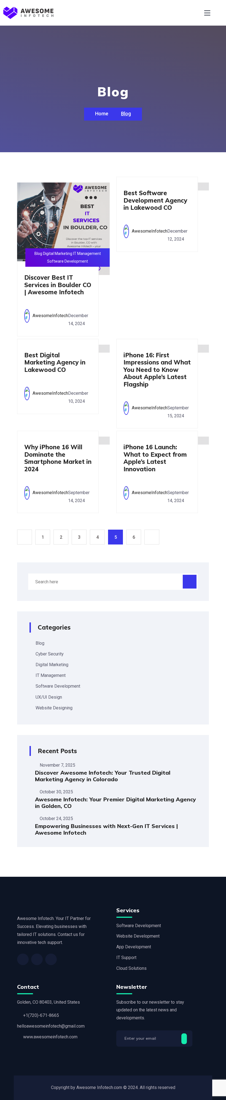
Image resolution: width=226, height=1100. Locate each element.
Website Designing (54, 707)
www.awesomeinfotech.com (50, 1036)
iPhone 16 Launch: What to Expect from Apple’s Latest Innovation (155, 458)
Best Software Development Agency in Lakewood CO (155, 200)
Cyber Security (50, 654)
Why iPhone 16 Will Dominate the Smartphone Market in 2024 (58, 458)
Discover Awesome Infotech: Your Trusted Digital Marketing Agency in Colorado (102, 776)
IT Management (51, 675)
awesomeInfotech (50, 315)
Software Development (58, 686)
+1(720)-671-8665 (41, 1015)
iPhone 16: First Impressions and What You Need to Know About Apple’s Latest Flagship (157, 369)
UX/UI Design (49, 697)
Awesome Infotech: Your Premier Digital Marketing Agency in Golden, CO (115, 802)
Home (102, 113)
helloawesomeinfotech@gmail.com (51, 1026)
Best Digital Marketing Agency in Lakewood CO (54, 362)
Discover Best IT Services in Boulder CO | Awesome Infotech (57, 285)
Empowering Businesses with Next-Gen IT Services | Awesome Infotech (106, 829)
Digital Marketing (52, 664)
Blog (40, 643)
